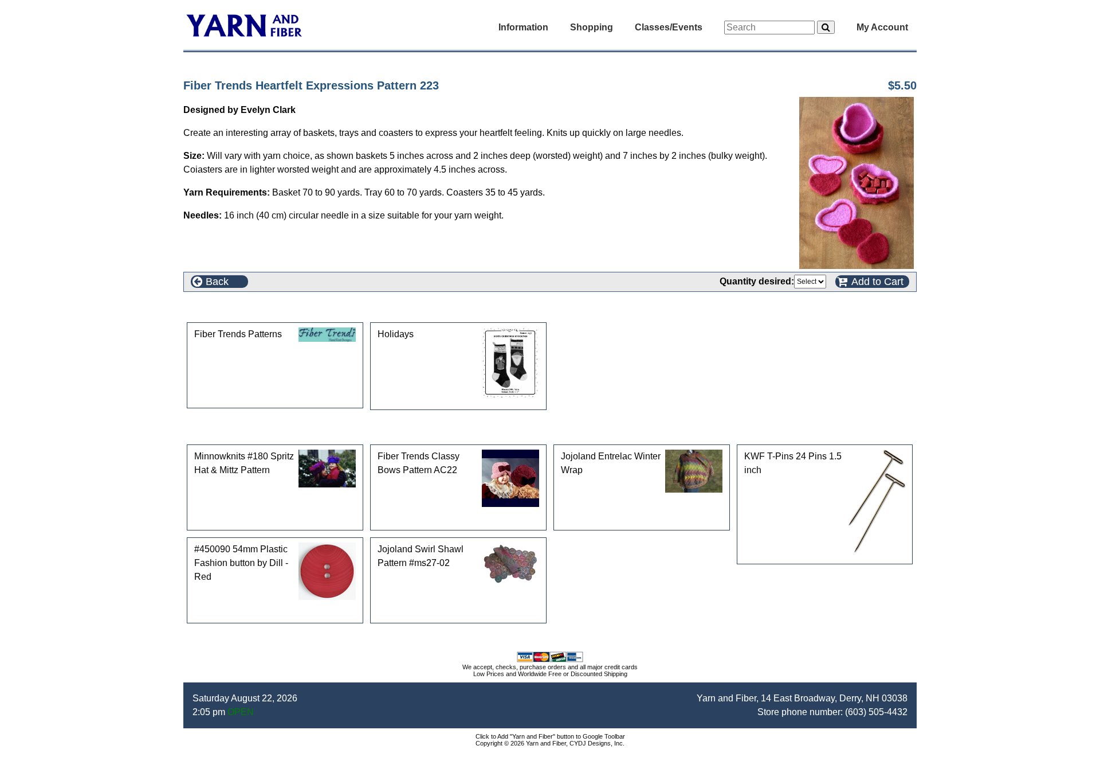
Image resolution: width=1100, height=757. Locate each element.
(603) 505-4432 (876, 712)
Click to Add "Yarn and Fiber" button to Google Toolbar (550, 736)
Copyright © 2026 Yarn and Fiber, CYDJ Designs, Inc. (550, 743)
